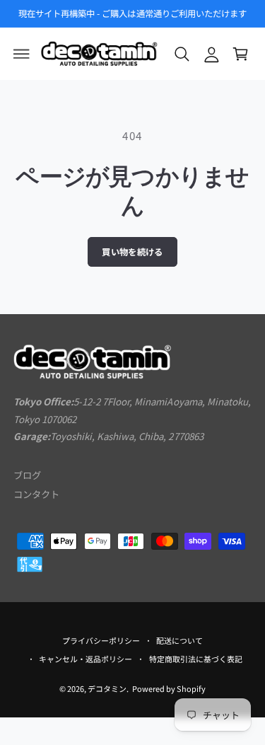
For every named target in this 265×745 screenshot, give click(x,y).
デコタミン (107, 688)
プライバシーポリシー (101, 640)
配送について (179, 640)
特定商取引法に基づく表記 (195, 658)
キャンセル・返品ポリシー (85, 658)
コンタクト (36, 494)
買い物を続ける (132, 252)
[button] (22, 54)
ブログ (27, 475)
